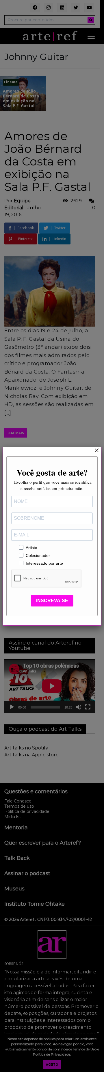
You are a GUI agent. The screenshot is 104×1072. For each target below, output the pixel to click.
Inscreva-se (52, 600)
